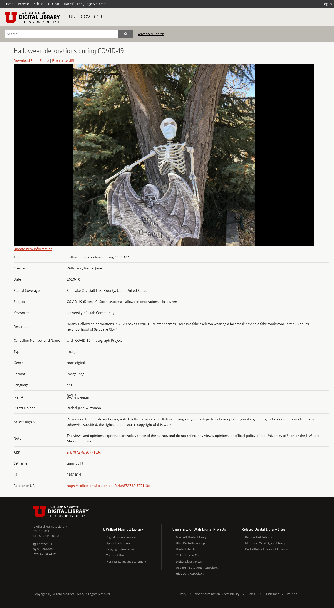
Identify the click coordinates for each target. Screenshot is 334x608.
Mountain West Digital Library (265, 543)
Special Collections (118, 543)
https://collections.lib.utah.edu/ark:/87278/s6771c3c (108, 485)
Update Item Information (33, 249)
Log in (327, 4)
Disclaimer (272, 594)
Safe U (252, 594)
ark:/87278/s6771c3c (84, 452)
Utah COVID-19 (85, 16)
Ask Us (39, 4)
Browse (23, 4)
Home (9, 4)
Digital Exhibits (186, 549)
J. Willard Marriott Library (50, 526)
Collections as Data (188, 555)
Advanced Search (151, 34)
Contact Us (44, 544)
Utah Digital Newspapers (192, 543)
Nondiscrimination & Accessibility (217, 594)
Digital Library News (189, 561)
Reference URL (63, 60)
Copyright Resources (120, 549)
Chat (55, 4)
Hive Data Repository (190, 573)
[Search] (125, 34)
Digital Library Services (121, 537)
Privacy (181, 594)
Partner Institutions (258, 537)
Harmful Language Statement (86, 4)
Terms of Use (115, 555)
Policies (292, 594)
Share (44, 60)
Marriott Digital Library (191, 537)
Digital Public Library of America (266, 549)
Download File (25, 60)
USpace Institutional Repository (197, 568)
